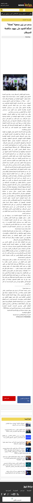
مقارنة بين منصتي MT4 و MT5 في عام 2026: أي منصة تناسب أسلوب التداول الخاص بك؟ (13, 436)
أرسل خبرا (8, 490)
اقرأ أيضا (28, 419)
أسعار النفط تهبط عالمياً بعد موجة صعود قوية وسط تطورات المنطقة (14, 443)
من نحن (22, 490)
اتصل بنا (15, 490)
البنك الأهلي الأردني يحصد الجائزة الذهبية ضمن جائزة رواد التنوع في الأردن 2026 (15, 430)
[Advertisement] (16, 55)
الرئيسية (29, 20)
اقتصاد (24, 20)
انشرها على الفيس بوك (24, 399)
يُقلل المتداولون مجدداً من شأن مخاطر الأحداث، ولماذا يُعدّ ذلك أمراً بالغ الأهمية (15, 472)
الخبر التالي (6, 398)
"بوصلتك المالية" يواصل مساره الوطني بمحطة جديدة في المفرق (15, 424)
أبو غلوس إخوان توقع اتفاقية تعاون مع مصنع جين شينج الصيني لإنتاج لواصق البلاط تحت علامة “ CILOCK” (14, 458)
